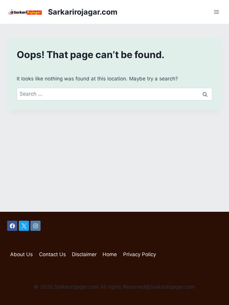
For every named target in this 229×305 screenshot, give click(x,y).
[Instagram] (35, 226)
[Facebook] (12, 226)
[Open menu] (216, 11)
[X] (24, 226)
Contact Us (52, 254)
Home (110, 254)
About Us (21, 254)
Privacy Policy (139, 254)
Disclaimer (84, 254)
